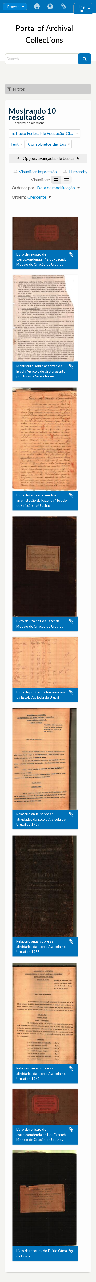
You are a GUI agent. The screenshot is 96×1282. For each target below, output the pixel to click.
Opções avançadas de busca (48, 158)
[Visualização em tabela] (66, 180)
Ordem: (19, 196)
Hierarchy (77, 171)
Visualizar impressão (37, 171)
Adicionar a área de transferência (71, 254)
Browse (13, 7)
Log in (82, 9)
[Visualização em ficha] (56, 180)
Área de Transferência (63, 6)
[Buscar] (84, 58)
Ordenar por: (23, 187)
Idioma (50, 6)
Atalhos (36, 6)
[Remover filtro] (77, 133)
